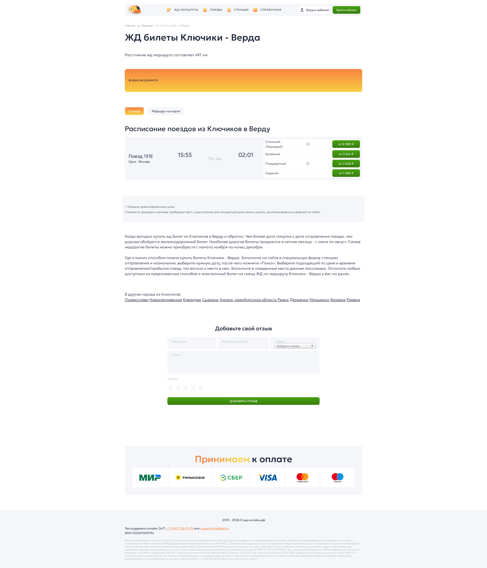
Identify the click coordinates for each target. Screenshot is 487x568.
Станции (241, 9)
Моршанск (319, 299)
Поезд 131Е (141, 156)
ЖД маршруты (186, 9)
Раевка (353, 299)
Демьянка (299, 299)
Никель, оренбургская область (248, 299)
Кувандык (192, 299)
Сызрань (210, 299)
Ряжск (283, 299)
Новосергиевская (166, 299)
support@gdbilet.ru (214, 528)
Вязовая (338, 299)
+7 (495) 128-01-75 (180, 528)
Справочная (270, 9)
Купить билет (346, 10)
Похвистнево (137, 299)
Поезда (216, 9)
